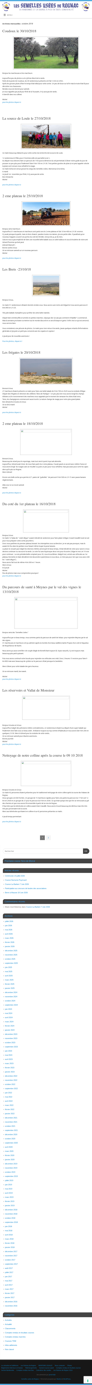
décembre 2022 (11, 1076)
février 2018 (9, 1243)
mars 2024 (9, 1022)
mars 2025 (9, 980)
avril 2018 (9, 1235)
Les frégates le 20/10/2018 (21, 352)
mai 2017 (8, 1281)
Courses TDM (10, 1341)
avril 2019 (9, 1193)
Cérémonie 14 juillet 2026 (15, 876)
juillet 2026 (9, 921)
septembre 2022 (11, 1088)
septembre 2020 (11, 1143)
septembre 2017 (11, 1264)
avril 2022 (9, 1101)
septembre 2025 (11, 963)
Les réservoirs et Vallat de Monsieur (28, 690)
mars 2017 (9, 1289)
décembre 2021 (11, 1118)
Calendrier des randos (43, 1370)
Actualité (8, 1324)
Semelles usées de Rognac (30, 1379)
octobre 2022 (10, 1084)
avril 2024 (9, 1017)
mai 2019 (8, 1189)
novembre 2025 (11, 955)
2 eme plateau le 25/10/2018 (22, 195)
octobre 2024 (10, 1001)
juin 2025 (8, 967)
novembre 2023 (11, 1038)
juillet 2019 (9, 1180)
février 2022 (9, 1109)
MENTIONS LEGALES (45, 1365)
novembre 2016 (11, 1306)
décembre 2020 (11, 1134)
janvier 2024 (9, 1030)
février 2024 (9, 1026)
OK (85, 851)
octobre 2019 (10, 1172)
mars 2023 (9, 1063)
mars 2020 (9, 1151)
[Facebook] (89, 5)
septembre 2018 (11, 1222)
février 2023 (9, 1068)
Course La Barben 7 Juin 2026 (17, 884)
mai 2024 (8, 1013)
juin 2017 (8, 1277)
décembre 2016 (11, 1302)
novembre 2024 (11, 997)
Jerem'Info (52, 1375)
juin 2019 (8, 1185)
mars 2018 (9, 1239)
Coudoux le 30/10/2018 (19, 30)
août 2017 (9, 1268)
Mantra (59, 1379)
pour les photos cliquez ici (11, 102)
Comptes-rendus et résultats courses (19, 1333)
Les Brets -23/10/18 (16, 269)
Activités (8, 1320)
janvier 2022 (9, 1114)
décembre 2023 (11, 1034)
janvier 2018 (9, 1247)
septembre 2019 (11, 1176)
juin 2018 (8, 1226)
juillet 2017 (9, 1272)
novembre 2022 (11, 1080)
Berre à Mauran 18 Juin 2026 (16, 893)
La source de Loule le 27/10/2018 (26, 118)
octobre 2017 (10, 1260)
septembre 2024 (11, 1005)
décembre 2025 (11, 951)
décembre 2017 (11, 1251)
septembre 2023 (11, 1047)
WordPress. (67, 1379)
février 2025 (9, 984)
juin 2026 (8, 925)
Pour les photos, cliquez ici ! (12, 341)
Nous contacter (60, 1365)
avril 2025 (9, 976)
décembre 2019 (11, 1164)
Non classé (9, 1349)
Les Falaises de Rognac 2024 (62, 1370)
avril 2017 (9, 1285)
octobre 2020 (10, 1139)
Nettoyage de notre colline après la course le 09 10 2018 (42, 755)
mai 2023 (8, 1055)
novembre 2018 (11, 1214)
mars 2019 (9, 1197)
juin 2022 (8, 1093)
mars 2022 (9, 1105)
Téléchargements (31, 1368)
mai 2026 (8, 930)
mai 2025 (8, 971)
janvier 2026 (9, 946)
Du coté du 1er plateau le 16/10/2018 (29, 503)
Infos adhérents (11, 1345)
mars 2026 (9, 938)
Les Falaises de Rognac (28, 1365)
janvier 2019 (9, 1205)
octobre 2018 (10, 1218)
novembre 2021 (11, 1122)
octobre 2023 (10, 1042)
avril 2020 (9, 1147)
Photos (69, 1365)
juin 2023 (8, 1051)
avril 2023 (9, 1059)
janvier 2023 (9, 1072)
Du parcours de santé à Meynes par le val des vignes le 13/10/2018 (41, 589)
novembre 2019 (11, 1168)
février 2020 (9, 1155)
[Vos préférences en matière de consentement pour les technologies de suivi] (88, 1381)
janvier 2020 (9, 1160)
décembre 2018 (11, 1210)
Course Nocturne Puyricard (15, 880)
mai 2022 (8, 1097)
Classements (10, 1328)
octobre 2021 (10, 1126)
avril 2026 (9, 934)
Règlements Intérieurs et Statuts (12, 1368)
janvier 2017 (9, 1297)
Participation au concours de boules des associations (25, 888)
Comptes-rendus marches (15, 1337)
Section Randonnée (7, 1370)
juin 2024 (8, 1009)
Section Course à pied (46, 1368)
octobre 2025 (10, 959)
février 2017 (9, 1293)
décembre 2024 (11, 992)
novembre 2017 (11, 1256)
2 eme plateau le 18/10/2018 (22, 423)
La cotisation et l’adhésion (9, 1365)
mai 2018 (8, 1231)
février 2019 (9, 1201)
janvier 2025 (9, 988)
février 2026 (9, 942)
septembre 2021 (11, 1130)
